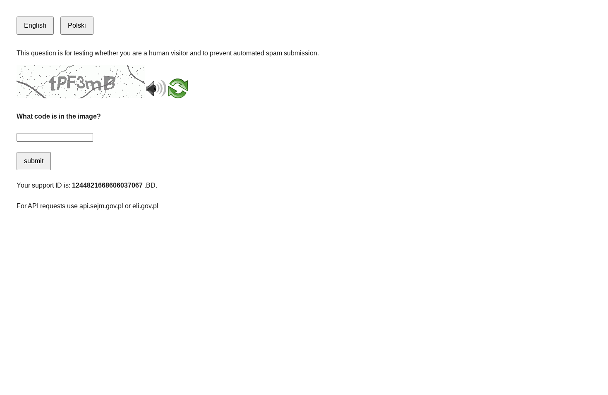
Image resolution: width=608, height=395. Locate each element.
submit (33, 160)
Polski (77, 25)
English (35, 25)
